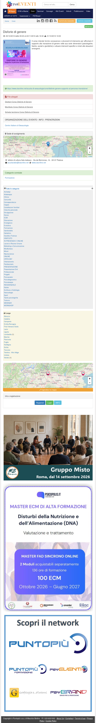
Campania (7, 321)
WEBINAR (8, 303)
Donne (6, 215)
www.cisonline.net (39, 162)
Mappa (12, 11)
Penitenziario (8, 264)
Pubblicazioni (79, 11)
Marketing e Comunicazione (14, 246)
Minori (6, 251)
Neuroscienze (9, 254)
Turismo (7, 300)
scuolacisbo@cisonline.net (18, 162)
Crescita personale (11, 210)
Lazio (6, 329)
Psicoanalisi (8, 277)
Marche (6, 337)
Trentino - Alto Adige (11, 352)
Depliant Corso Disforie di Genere (18, 101)
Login (50, 402)
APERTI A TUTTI (10, 16)
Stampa (89, 26)
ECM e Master (23, 11)
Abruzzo (7, 316)
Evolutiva (7, 225)
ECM (6, 217)
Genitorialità (8, 230)
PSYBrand (36, 16)
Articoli (68, 11)
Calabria (7, 319)
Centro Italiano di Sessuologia (17, 125)
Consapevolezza (10, 202)
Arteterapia (8, 194)
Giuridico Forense (10, 236)
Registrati (40, 402)
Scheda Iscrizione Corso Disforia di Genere (22, 112)
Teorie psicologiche (11, 297)
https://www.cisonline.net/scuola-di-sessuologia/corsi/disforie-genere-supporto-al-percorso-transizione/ (47, 88)
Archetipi (7, 192)
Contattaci (69, 718)
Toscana (7, 350)
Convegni (49, 11)
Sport (6, 295)
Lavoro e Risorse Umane (13, 243)
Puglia (6, 342)
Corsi (33, 11)
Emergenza (8, 223)
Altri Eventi (60, 11)
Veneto (6, 357)
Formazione (9, 177)
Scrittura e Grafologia (11, 290)
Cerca (72, 4)
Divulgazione (8, 212)
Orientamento (9, 261)
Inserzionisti (24, 16)
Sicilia (6, 347)
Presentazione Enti (11, 269)
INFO (58, 402)
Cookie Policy (51, 721)
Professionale (9, 272)
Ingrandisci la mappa (48, 390)
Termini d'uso (80, 718)
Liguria (6, 332)
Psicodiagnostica (10, 279)
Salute (6, 287)
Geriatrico (7, 233)
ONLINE (7, 256)
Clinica (6, 197)
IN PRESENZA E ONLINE (13, 241)
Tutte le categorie (12, 188)
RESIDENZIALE (10, 285)
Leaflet (90, 156)
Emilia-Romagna (10, 324)
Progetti (7, 274)
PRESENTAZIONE (11, 267)
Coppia (6, 204)
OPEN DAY (8, 259)
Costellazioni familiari (11, 207)
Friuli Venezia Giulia (11, 326)
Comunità (7, 199)
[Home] (5, 11)
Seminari (40, 11)
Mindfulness (8, 248)
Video (88, 11)
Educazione (8, 220)
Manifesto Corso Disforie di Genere (19, 107)
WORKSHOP (9, 305)
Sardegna (7, 344)
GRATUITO (8, 238)
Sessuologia (8, 292)
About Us (60, 718)
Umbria (6, 355)
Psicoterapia (8, 282)
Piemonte (7, 339)
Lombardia (8, 334)
